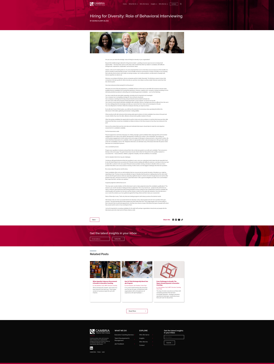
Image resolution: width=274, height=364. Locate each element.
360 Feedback (137, 285)
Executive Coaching (112, 285)
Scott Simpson (129, 285)
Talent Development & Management (122, 339)
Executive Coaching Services (124, 335)
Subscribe (118, 239)
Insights (153, 4)
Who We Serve (144, 4)
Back (94, 220)
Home (125, 4)
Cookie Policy (93, 351)
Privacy (99, 351)
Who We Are (162, 4)
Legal (103, 351)
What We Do (132, 4)
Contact (174, 4)
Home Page (144, 285)
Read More (132, 311)
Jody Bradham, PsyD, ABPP (100, 285)
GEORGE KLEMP (97, 21)
